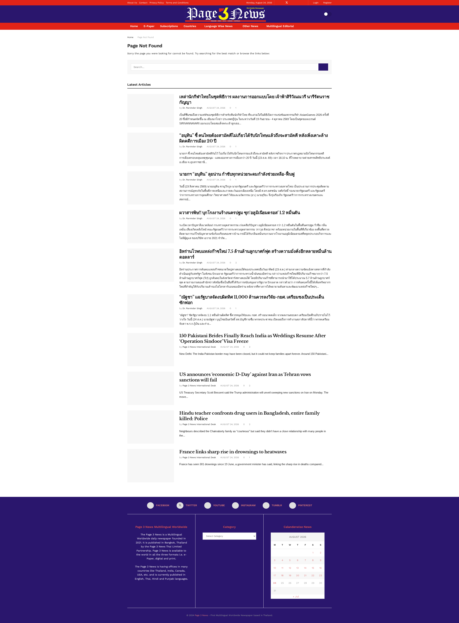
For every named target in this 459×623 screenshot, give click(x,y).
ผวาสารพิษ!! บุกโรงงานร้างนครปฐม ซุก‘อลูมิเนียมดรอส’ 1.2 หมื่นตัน (239, 212)
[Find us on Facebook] (282, 2)
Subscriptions (169, 26)
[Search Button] (330, 26)
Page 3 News (201, 615)
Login (315, 2)
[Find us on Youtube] (291, 2)
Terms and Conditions (177, 2)
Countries (190, 26)
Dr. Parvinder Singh (192, 108)
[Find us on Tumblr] (300, 2)
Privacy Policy (157, 2)
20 (297, 575)
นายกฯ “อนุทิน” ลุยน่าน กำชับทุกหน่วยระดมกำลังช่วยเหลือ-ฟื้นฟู (237, 174)
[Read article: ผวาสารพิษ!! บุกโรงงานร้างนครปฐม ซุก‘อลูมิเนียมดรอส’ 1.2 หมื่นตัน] (150, 226)
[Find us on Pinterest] (305, 2)
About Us (132, 2)
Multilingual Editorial (280, 26)
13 (297, 568)
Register (327, 2)
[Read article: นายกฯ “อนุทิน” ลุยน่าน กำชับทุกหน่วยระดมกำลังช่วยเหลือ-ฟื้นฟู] (150, 188)
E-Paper (149, 26)
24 (274, 583)
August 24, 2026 (215, 108)
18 (282, 575)
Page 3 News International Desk (199, 347)
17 (275, 575)
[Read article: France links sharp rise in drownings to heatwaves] (150, 465)
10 (275, 568)
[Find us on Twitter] (286, 2)
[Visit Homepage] (225, 14)
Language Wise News (218, 26)
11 (282, 568)
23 (320, 575)
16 (320, 568)
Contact (143, 2)
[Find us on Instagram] (296, 2)
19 (290, 575)
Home (134, 26)
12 (290, 568)
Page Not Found (146, 37)
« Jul (296, 596)
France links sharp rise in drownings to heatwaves (232, 451)
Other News (250, 26)
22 (312, 575)
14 (305, 568)
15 (313, 568)
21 (305, 575)
